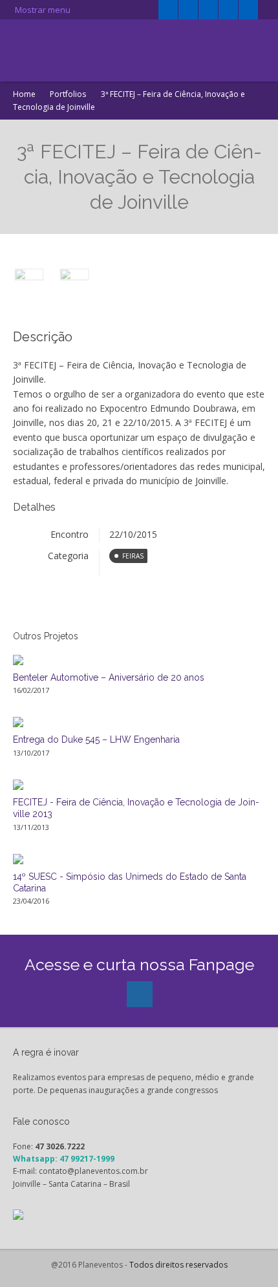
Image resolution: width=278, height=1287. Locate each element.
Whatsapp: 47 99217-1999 (63, 1158)
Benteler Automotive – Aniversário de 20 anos (108, 677)
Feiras (133, 555)
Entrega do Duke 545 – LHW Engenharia (96, 739)
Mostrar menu (41, 10)
